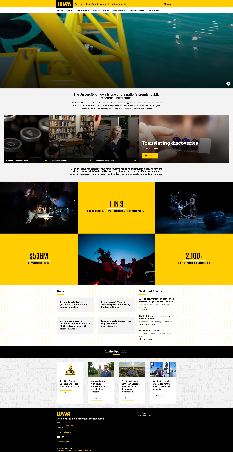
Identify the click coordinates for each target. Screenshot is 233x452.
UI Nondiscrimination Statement (74, 450)
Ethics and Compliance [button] (101, 10)
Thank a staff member (144, 416)
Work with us (141, 413)
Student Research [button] (119, 10)
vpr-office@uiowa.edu (65, 432)
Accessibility (88, 450)
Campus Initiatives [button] (83, 10)
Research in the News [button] (136, 10)
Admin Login (64, 442)
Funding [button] (70, 10)
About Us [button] (60, 10)
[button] (169, 4)
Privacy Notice (60, 450)
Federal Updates (153, 10)
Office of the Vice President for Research (100, 4)
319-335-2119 (68, 425)
